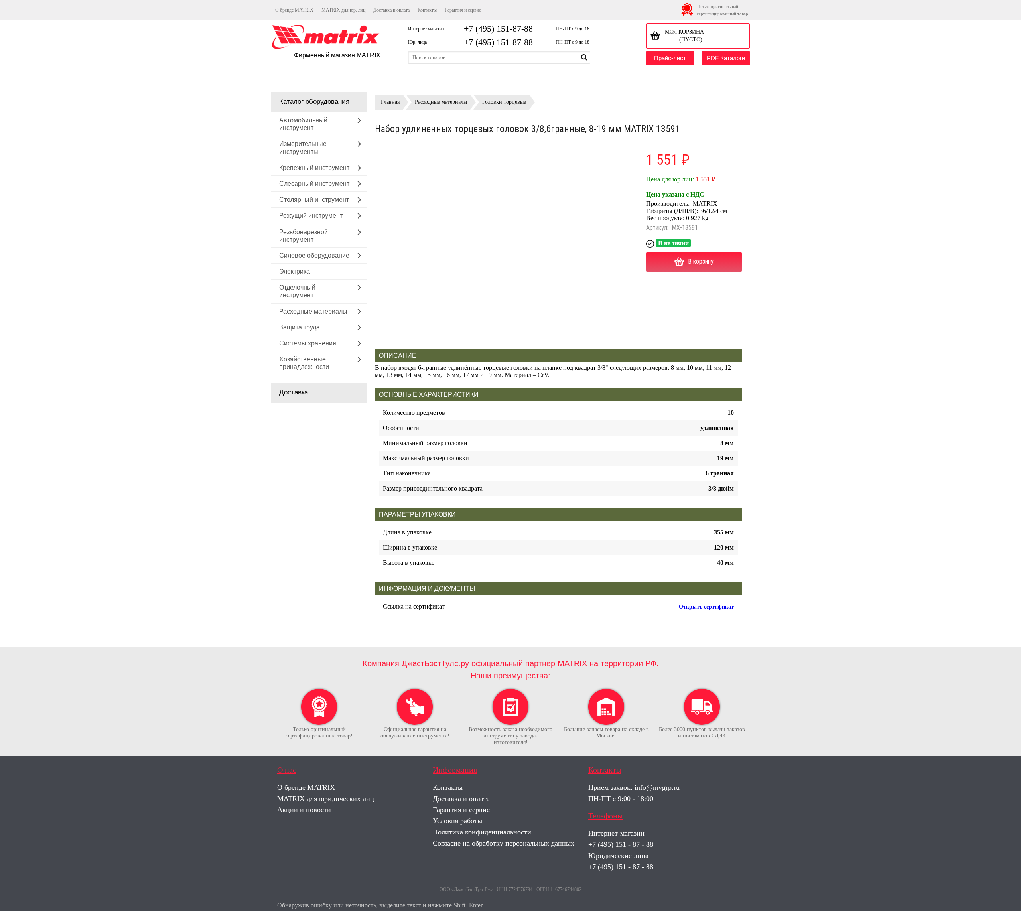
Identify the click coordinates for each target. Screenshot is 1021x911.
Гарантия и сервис (463, 10)
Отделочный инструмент (297, 291)
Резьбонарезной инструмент (303, 236)
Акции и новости (304, 810)
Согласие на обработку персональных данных (503, 843)
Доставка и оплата (391, 10)
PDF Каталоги (726, 58)
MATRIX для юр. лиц (343, 10)
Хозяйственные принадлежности (304, 363)
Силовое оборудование (314, 255)
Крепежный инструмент (314, 167)
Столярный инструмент (314, 199)
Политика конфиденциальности (482, 832)
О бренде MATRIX (294, 10)
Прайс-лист (670, 58)
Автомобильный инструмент (303, 124)
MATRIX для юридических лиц (325, 799)
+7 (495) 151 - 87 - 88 (620, 844)
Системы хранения (307, 343)
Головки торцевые (504, 102)
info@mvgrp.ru (657, 787)
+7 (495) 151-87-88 (498, 29)
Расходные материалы (313, 311)
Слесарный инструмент (314, 183)
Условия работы (457, 821)
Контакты (427, 10)
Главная (390, 102)
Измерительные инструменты (303, 147)
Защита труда (299, 327)
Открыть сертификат (706, 607)
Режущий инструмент (311, 215)
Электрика (294, 271)
